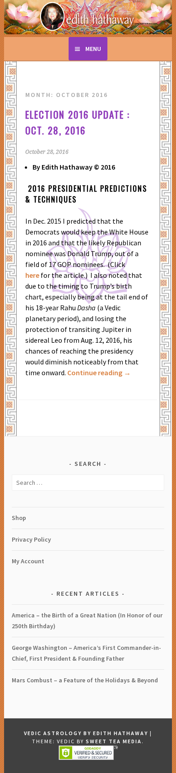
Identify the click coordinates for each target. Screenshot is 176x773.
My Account (28, 561)
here (32, 275)
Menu (93, 49)
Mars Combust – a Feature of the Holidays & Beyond (85, 680)
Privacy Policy (31, 539)
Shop (19, 518)
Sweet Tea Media (114, 741)
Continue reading (99, 372)
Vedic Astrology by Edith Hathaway (86, 733)
